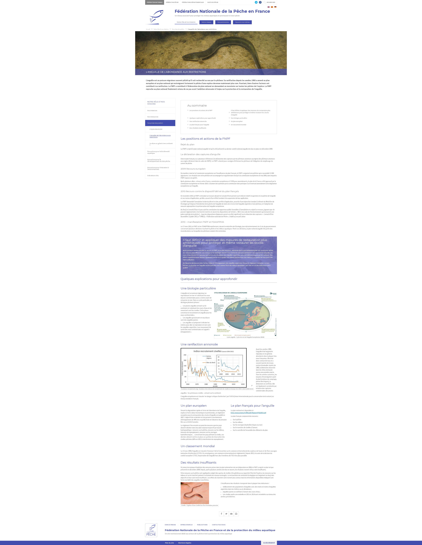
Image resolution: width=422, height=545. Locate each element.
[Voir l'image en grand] (245, 314)
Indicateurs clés (152, 175)
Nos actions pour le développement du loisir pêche (158, 160)
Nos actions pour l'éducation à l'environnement (158, 168)
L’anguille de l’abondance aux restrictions (160, 136)
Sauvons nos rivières (242, 22)
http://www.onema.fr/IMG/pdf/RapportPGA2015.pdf (248, 413)
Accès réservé (269, 543)
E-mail (231, 513)
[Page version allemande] (275, 7)
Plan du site (169, 543)
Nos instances (152, 110)
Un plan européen (237, 121)
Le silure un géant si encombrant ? (161, 144)
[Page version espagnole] (272, 7)
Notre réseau (206, 22)
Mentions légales (184, 543)
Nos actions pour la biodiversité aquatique (158, 152)
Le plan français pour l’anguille (199, 125)
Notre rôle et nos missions (186, 22)
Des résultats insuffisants (198, 128)
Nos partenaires (223, 22)
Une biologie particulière (239, 118)
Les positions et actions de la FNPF (201, 110)
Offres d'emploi (186, 525)
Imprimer (236, 513)
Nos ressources (152, 117)
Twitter (226, 513)
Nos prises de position (155, 123)
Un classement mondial (238, 125)
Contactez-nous (218, 525)
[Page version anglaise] (269, 7)
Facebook (221, 513)
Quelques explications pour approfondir (203, 118)
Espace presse (170, 525)
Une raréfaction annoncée (198, 121)
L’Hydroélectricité (156, 129)
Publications (202, 525)
